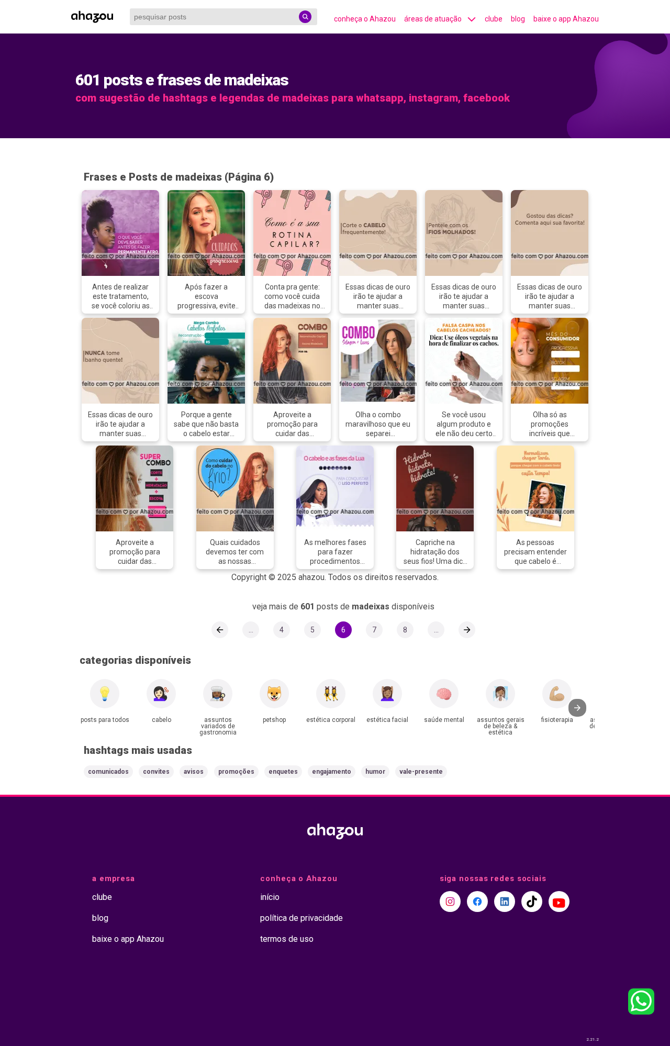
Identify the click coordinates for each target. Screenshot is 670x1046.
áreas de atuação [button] (433, 19)
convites (156, 771)
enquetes (283, 771)
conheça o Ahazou (365, 19)
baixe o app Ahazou (566, 19)
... (251, 630)
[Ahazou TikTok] (531, 901)
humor (375, 771)
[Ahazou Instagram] (450, 901)
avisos (194, 771)
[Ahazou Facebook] (477, 901)
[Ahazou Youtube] (559, 901)
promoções (236, 771)
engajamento (331, 771)
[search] (305, 16)
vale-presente (421, 771)
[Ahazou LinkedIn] (504, 901)
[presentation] (577, 708)
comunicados (108, 771)
